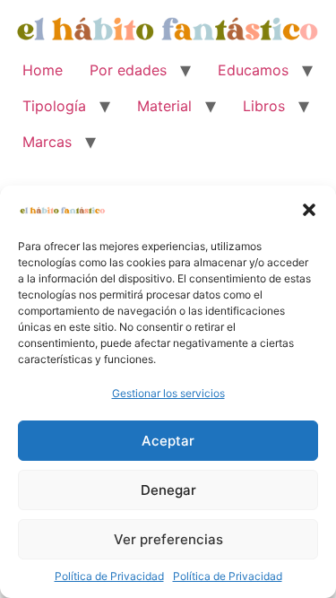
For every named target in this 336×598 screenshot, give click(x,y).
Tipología (54, 106)
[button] (309, 210)
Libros (264, 106)
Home (42, 70)
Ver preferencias (168, 539)
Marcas (47, 142)
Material (164, 106)
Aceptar (168, 440)
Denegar (168, 489)
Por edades (128, 70)
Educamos (253, 70)
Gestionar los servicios (168, 393)
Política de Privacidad (109, 576)
